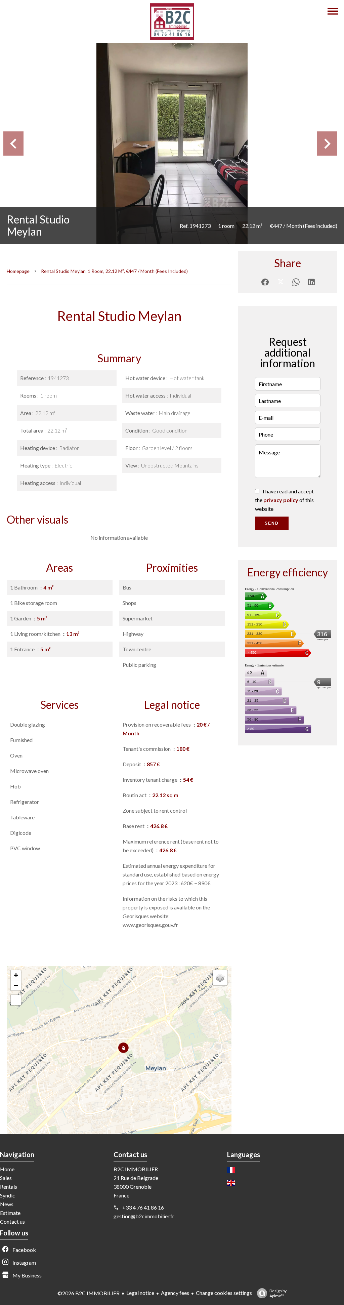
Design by (278, 1293)
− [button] (16, 985)
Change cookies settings (224, 1293)
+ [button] (16, 975)
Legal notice (140, 1293)
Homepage (18, 271)
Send (272, 523)
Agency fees (175, 1293)
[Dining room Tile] (172, 143)
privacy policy (280, 500)
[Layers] (220, 977)
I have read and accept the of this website (284, 500)
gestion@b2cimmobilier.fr (144, 1216)
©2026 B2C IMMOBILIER (88, 1293)
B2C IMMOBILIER (136, 1169)
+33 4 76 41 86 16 (143, 1207)
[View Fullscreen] (16, 1000)
